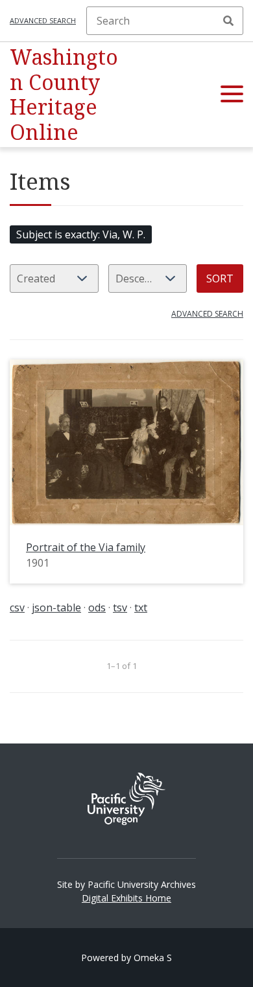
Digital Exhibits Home (126, 898)
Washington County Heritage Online (64, 94)
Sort (220, 278)
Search (228, 20)
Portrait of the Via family (85, 547)
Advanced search (43, 20)
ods (97, 607)
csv (17, 607)
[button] (232, 94)
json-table (56, 607)
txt (140, 607)
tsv (120, 607)
